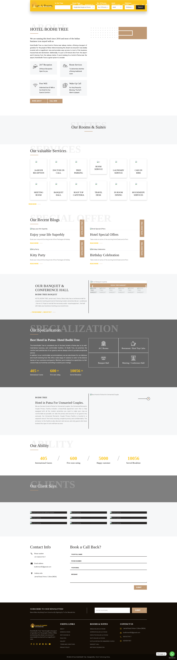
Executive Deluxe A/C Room (99, 635)
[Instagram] (37, 644)
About (73, 4)
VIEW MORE (33, 204)
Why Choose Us (65, 635)
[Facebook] (31, 644)
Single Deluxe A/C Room (97, 629)
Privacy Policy (65, 647)
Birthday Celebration (104, 255)
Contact (135, 4)
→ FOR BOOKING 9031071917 (41, 312)
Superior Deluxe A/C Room (98, 632)
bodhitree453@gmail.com (42, 567)
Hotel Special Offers (104, 234)
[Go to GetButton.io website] (172, 658)
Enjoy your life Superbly (47, 234)
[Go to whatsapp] (172, 654)
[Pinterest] (43, 644)
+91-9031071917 (39, 557)
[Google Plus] (46, 644)
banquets (89, 4)
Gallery (126, 4)
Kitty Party (37, 255)
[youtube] (49, 644)
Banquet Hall (94, 644)
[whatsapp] (34, 644)
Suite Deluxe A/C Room (97, 638)
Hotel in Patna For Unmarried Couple (102, 641)
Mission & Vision (65, 632)
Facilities (116, 4)
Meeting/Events (102, 4)
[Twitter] (40, 644)
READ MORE (34, 243)
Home (66, 4)
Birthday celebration (97, 647)
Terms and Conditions (67, 644)
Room (80, 4)
